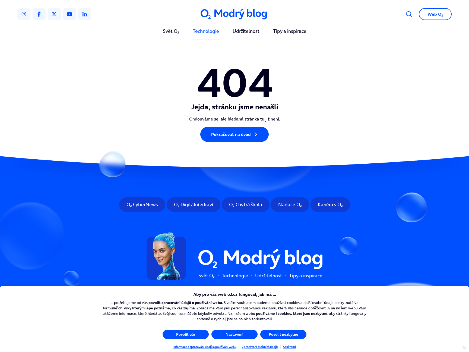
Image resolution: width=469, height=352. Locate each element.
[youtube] (69, 14)
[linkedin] (84, 14)
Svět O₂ (171, 31)
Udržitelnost (246, 31)
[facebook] (39, 14)
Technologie (206, 31)
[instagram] (23, 14)
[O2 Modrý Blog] (234, 14)
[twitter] (54, 14)
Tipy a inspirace (289, 31)
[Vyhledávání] (409, 14)
